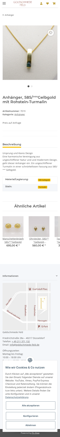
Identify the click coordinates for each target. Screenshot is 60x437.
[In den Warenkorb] (5, 23)
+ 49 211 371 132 (21, 341)
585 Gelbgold (44, 180)
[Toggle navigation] (4, 2)
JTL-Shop (35, 433)
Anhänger (19, 114)
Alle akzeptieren (31, 405)
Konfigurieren (30, 416)
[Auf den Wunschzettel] (50, 32)
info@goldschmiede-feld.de (24, 344)
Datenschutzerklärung (16, 397)
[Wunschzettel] (47, 3)
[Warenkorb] (54, 3)
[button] (41, 3)
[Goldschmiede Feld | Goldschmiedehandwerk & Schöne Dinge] (22, 3)
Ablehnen (30, 425)
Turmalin (42, 187)
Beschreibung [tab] (12, 144)
